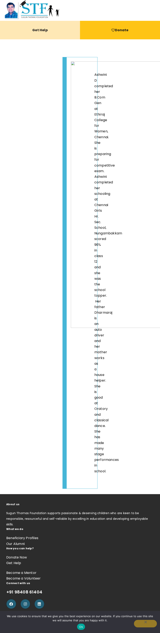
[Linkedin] (39, 604)
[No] (145, 623)
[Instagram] (25, 604)
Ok (81, 626)
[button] (156, 10)
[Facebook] (11, 604)
